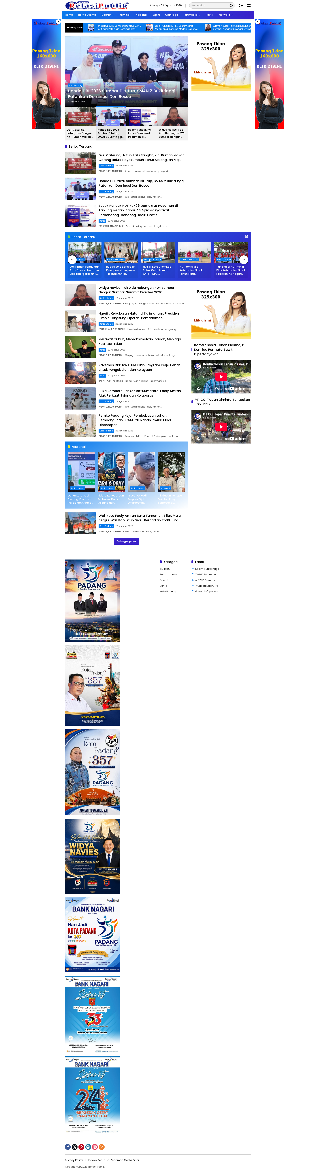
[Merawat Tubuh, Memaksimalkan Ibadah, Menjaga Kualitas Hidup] (80, 347)
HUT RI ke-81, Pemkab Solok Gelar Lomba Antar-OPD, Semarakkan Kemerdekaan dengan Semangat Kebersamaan (158, 270)
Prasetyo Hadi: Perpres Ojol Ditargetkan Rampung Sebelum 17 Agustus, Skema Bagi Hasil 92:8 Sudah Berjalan (140, 499)
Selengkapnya (126, 541)
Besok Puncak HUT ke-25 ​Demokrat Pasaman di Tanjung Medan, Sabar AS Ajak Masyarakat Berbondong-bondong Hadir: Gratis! (115, 27)
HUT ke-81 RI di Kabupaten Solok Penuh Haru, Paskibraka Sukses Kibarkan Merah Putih (194, 270)
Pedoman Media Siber (124, 1160)
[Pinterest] (81, 1147)
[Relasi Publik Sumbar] (97, 5)
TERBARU (165, 569)
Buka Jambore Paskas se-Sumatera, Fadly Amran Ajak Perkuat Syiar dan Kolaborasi (140, 393)
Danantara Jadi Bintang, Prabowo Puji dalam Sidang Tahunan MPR (79, 499)
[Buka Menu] (249, 5)
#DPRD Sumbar (205, 580)
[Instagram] (95, 1147)
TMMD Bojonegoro (206, 574)
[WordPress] (88, 1147)
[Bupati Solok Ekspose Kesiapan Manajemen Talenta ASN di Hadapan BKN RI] (121, 252)
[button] (231, 5)
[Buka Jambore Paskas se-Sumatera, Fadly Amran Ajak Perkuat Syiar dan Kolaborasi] (80, 398)
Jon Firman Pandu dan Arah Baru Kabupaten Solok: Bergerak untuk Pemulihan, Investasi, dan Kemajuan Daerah (85, 270)
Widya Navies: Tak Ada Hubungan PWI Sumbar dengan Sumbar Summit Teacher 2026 (172, 27)
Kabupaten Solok (116, 259)
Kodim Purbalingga (207, 569)
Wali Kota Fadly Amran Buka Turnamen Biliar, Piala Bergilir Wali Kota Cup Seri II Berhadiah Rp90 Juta (140, 517)
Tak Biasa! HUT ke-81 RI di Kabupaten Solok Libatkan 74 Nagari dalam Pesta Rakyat (231, 270)
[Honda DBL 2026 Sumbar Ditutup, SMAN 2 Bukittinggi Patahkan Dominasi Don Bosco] (80, 189)
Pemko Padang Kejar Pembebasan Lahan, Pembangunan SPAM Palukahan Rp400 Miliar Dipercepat (135, 420)
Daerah (164, 580)
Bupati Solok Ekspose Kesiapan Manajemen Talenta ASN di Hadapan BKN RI (120, 270)
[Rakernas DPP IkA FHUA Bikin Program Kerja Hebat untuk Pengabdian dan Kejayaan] (80, 373)
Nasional (165, 488)
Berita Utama (77, 259)
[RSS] (102, 1147)
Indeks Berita (96, 1160)
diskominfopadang (207, 591)
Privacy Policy (74, 1160)
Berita (72, 79)
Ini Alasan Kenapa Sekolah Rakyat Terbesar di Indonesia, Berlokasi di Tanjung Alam (171, 499)
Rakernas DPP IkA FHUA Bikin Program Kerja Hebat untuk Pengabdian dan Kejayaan (139, 367)
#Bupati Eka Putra (206, 586)
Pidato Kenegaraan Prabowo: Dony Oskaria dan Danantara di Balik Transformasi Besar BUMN (111, 499)
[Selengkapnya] (246, 236)
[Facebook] (68, 1147)
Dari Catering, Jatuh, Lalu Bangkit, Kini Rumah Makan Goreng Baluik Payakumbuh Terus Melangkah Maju (79, 133)
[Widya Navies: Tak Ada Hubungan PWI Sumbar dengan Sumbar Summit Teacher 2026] (146, 27)
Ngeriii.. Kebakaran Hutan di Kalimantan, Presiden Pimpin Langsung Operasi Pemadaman (232, 27)
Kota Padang (106, 165)
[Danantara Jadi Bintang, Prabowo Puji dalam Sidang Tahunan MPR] (81, 472)
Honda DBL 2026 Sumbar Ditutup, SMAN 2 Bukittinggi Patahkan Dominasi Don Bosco (110, 133)
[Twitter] (75, 1147)
